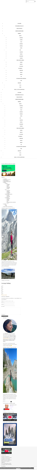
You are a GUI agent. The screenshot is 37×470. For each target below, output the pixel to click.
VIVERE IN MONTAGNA (19, 30)
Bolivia (21, 72)
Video (6, 205)
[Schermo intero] (15, 420)
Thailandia (8, 192)
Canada (21, 62)
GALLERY (19, 82)
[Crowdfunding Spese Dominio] (9, 259)
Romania (21, 45)
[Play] (4, 420)
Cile (21, 76)
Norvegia (21, 43)
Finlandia (21, 37)
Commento (3, 314)
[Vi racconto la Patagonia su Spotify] (10, 445)
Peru (21, 80)
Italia (21, 41)
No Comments (9, 267)
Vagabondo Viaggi (6, 338)
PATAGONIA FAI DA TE (19, 25)
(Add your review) (4, 294)
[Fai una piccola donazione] (10, 392)
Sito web (2, 306)
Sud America (20, 68)
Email (2, 304)
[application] (10, 417)
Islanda (21, 39)
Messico (21, 64)
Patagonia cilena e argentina (21, 78)
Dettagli (19, 468)
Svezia (8, 188)
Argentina (21, 70)
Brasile (21, 74)
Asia (5, 189)
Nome (2, 302)
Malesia (8, 191)
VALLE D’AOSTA (19, 28)
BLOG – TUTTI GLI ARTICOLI (19, 89)
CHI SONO (19, 23)
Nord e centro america (20, 128)
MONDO (19, 33)
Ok (16, 468)
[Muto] (14, 420)
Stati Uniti (21, 66)
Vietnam (8, 193)
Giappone (8, 190)
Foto (6, 204)
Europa (20, 35)
